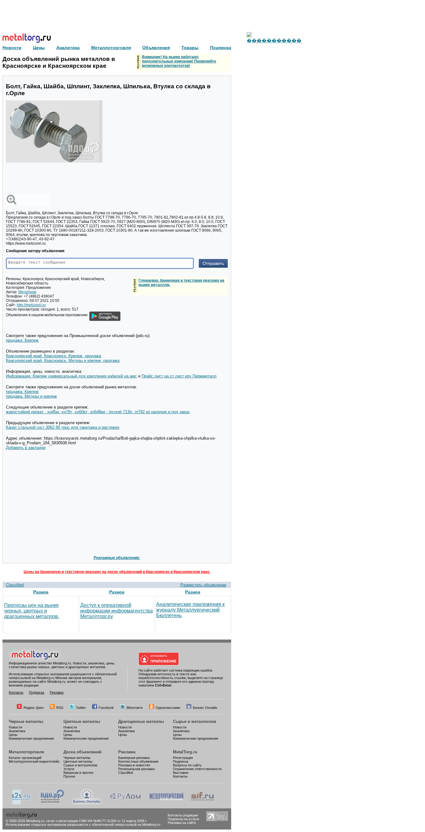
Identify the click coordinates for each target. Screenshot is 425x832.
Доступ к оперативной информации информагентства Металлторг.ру (116, 611)
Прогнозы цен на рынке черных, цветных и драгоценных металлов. (31, 611)
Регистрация (183, 758)
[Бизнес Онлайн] (87, 803)
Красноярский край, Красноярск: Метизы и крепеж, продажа (62, 360)
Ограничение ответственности (197, 769)
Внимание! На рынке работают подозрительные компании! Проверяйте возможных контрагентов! (179, 61)
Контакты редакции (183, 815)
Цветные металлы (81, 721)
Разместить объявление (203, 585)
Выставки (180, 772)
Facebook (106, 708)
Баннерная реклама (134, 758)
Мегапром (27, 292)
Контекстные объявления (138, 761)
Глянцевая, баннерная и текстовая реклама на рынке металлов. (181, 282)
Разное (41, 591)
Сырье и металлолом (194, 721)
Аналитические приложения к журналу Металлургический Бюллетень (190, 610)
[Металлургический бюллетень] (166, 803)
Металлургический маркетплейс (34, 761)
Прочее (69, 776)
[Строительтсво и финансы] (202, 803)
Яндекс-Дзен (33, 708)
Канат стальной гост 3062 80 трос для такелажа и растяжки (62, 427)
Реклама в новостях (134, 765)
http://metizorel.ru (31, 305)
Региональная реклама (136, 769)
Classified (15, 585)
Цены (13, 735)
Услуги (68, 769)
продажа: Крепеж (22, 340)
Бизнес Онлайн (205, 708)
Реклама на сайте (182, 823)
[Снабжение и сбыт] (21, 803)
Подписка (36, 692)
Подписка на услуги (183, 819)
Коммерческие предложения (31, 738)
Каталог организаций (25, 758)
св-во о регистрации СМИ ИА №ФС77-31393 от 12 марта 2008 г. (96, 821)
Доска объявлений (82, 752)
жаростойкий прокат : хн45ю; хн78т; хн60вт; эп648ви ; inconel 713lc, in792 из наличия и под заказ (97, 411)
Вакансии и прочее (78, 772)
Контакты (16, 692)
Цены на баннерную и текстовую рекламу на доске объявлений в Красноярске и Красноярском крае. (117, 572)
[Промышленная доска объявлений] (52, 803)
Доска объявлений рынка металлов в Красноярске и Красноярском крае (58, 62)
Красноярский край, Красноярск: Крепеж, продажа (53, 356)
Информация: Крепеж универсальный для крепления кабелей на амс (71, 376)
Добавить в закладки (25, 447)
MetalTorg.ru (185, 752)
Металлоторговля (26, 752)
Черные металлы (26, 721)
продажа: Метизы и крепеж (31, 396)
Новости (15, 727)
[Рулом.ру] (125, 803)
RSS (59, 708)
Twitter (81, 708)
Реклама (56, 692)
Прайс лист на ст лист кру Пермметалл (179, 376)
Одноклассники (168, 708)
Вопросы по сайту (187, 765)
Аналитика (17, 731)
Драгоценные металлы (141, 721)
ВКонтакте (135, 708)
